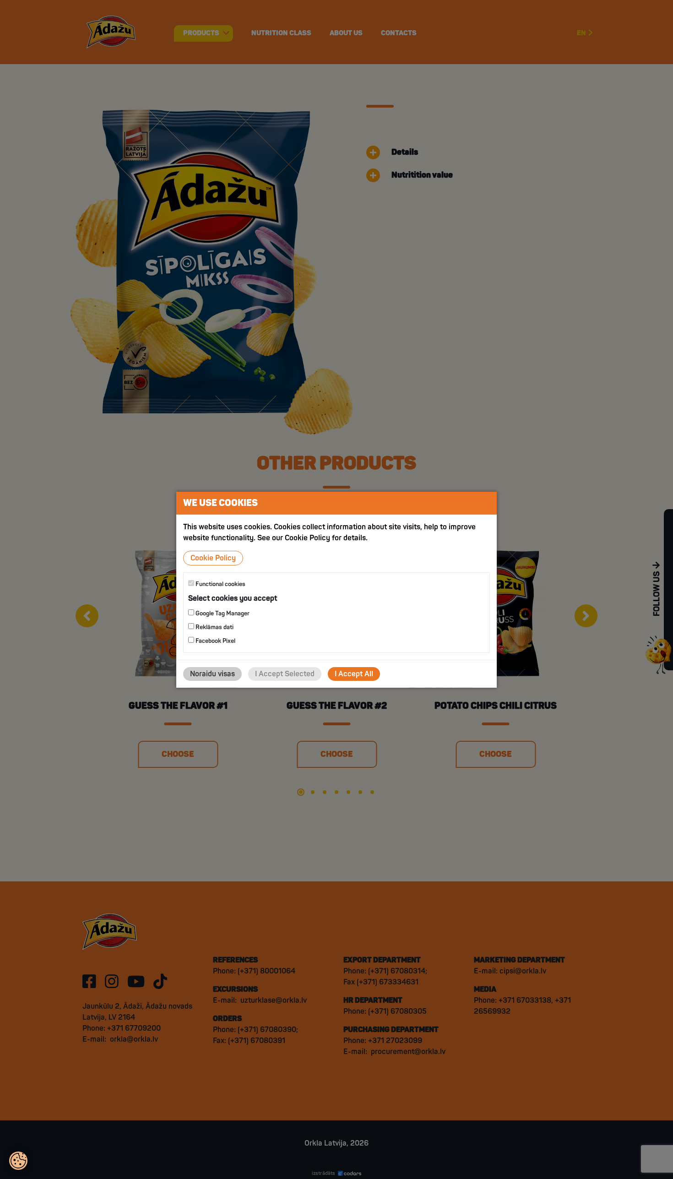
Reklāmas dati (213, 627)
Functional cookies (219, 583)
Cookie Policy (213, 557)
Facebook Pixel (214, 641)
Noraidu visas (212, 674)
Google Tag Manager (222, 613)
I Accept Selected (285, 674)
